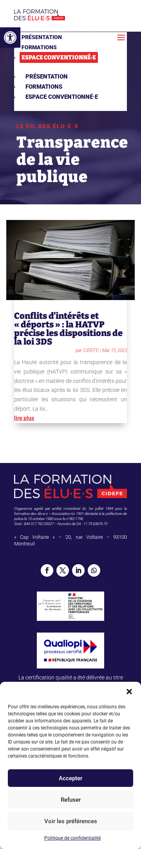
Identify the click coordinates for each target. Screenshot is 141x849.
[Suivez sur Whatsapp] (94, 570)
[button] (10, 37)
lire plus (24, 418)
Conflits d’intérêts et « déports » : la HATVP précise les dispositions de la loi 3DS (68, 329)
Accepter (70, 778)
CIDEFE (91, 350)
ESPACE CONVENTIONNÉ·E (59, 57)
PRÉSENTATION (42, 37)
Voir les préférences (70, 821)
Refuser (71, 799)
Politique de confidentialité (72, 838)
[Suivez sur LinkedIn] (78, 570)
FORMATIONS (39, 47)
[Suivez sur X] (62, 570)
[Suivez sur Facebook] (47, 570)
